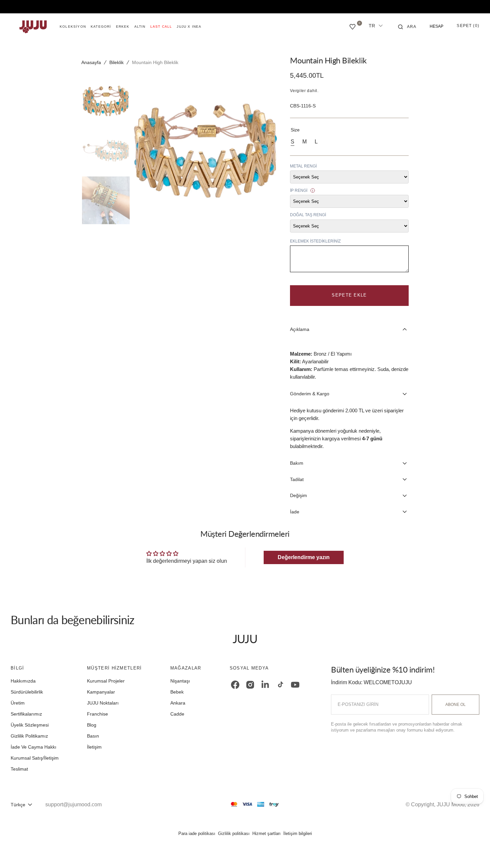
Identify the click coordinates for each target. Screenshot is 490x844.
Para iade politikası (196, 833)
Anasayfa (91, 62)
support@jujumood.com (73, 804)
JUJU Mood (451, 804)
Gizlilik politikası (234, 833)
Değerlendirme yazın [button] (304, 557)
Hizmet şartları (266, 833)
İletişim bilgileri (297, 833)
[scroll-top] (474, 828)
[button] (407, 26)
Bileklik (116, 62)
